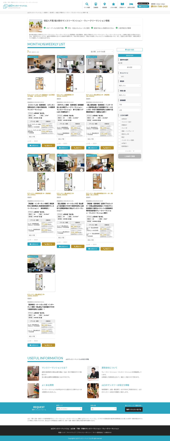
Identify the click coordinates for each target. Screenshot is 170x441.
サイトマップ (71, 432)
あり (122, 76)
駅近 (123, 137)
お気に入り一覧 (144, 3)
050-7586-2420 (160, 6)
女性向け (124, 119)
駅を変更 (129, 67)
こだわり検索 (113, 7)
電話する (49, 145)
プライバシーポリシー (84, 432)
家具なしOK (125, 134)
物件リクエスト (143, 6)
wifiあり (124, 143)
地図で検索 (130, 50)
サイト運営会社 (98, 432)
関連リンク (62, 432)
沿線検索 (95, 7)
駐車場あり (125, 146)
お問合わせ (34, 145)
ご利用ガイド (122, 7)
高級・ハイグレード (128, 131)
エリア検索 (87, 7)
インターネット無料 (128, 140)
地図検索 (104, 7)
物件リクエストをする (133, 409)
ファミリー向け (126, 122)
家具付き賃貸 (131, 7)
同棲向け (124, 125)
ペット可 (124, 128)
